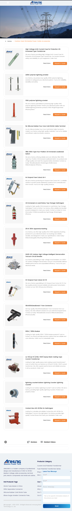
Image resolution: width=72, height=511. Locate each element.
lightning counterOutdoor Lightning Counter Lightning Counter (44, 383)
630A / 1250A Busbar (32, 331)
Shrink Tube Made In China (13, 486)
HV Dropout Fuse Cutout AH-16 (36, 280)
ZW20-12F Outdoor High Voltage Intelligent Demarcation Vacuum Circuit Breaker (45, 255)
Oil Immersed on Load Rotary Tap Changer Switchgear (44, 203)
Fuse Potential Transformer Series (49, 469)
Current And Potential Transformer (49, 466)
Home (9, 41)
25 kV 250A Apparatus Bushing (36, 229)
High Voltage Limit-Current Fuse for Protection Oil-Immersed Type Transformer (43, 50)
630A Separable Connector (13, 489)
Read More (46, 63)
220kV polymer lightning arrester (36, 75)
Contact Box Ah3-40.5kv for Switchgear (39, 408)
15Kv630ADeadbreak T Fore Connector (38, 306)
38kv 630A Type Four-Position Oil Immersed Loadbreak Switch (44, 153)
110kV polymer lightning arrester (36, 100)
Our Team (40, 492)
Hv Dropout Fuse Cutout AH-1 (35, 177)
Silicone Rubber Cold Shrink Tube (15, 492)
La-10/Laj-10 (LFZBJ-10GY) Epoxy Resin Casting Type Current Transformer (43, 358)
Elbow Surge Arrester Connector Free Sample (16, 495)
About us (40, 486)
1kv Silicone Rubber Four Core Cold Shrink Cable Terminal (45, 126)
